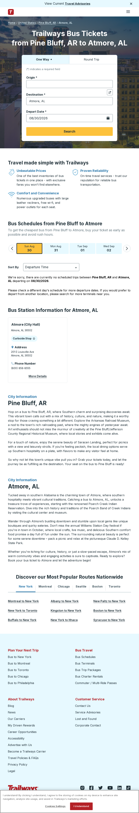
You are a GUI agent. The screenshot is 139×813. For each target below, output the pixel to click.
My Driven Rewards (21, 725)
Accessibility (16, 738)
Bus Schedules (85, 657)
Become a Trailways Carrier (27, 751)
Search (69, 131)
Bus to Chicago (18, 676)
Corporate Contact (88, 725)
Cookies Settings (55, 806)
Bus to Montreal (19, 663)
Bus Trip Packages (88, 670)
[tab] (26, 586)
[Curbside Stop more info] (34, 338)
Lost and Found (85, 719)
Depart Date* (36, 111)
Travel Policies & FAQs (23, 758)
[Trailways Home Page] (11, 12)
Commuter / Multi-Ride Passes (96, 683)
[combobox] (69, 84)
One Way (42, 59)
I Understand (81, 806)
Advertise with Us (20, 745)
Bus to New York (19, 657)
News (12, 712)
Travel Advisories (77, 3)
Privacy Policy (17, 764)
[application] (37, 350)
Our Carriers (16, 719)
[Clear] (108, 84)
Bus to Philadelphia (21, 683)
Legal (11, 771)
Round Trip (91, 59)
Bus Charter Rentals (89, 676)
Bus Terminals (85, 663)
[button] (12, 248)
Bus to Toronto (18, 670)
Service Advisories (87, 712)
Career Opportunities (22, 732)
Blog (11, 706)
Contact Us (82, 706)
